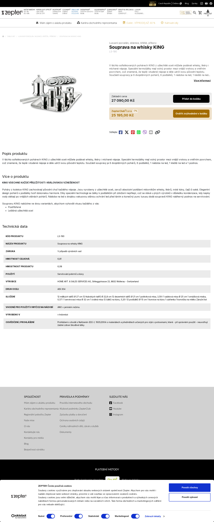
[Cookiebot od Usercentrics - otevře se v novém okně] (19, 516)
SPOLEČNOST (32, 397)
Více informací (202, 80)
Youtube (117, 409)
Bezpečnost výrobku (34, 449)
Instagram (118, 414)
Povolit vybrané (190, 497)
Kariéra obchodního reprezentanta (41, 409)
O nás (27, 426)
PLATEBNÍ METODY (107, 469)
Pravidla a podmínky (74, 397)
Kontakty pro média (34, 438)
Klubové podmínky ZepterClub (75, 409)
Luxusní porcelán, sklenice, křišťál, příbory (37, 36)
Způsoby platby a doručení (73, 414)
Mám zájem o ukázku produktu (39, 403)
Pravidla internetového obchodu (76, 403)
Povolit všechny (190, 487)
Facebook (118, 403)
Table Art (11, 36)
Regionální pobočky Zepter (37, 414)
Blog (26, 444)
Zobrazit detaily (153, 516)
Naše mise (29, 420)
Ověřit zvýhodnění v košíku (191, 113)
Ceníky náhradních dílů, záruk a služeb (79, 426)
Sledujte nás (118, 397)
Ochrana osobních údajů (72, 420)
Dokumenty (65, 432)
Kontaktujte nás (32, 432)
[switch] (78, 516)
